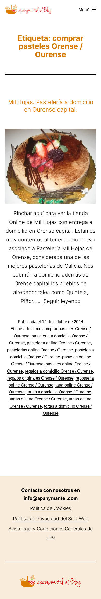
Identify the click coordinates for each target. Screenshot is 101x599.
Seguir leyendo (62, 301)
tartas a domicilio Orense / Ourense (59, 392)
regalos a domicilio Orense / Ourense (59, 371)
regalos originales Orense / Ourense (40, 378)
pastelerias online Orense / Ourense (40, 350)
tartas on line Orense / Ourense (38, 399)
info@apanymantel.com (51, 498)
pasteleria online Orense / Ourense (59, 343)
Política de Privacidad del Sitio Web (50, 518)
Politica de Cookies (50, 508)
